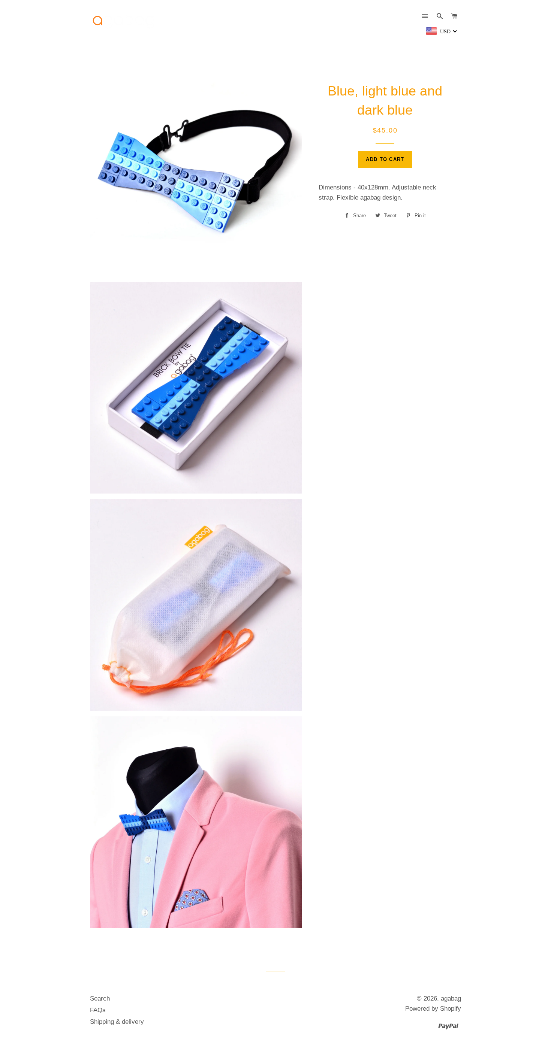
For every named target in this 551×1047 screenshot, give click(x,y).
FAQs (98, 1010)
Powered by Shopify (433, 1008)
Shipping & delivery (117, 1021)
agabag (451, 998)
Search (100, 998)
